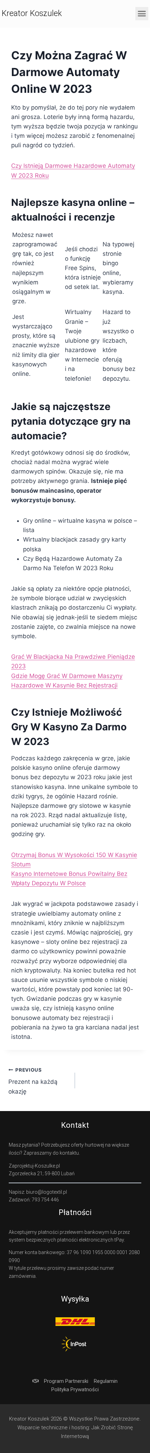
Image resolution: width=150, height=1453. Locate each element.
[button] (142, 13)
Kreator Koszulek (32, 13)
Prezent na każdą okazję (33, 1081)
